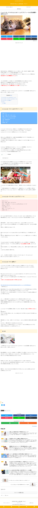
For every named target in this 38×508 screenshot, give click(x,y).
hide (11, 95)
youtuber (3, 410)
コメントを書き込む (19, 492)
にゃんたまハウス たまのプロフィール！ (8, 97)
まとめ (2, 101)
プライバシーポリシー (6, 502)
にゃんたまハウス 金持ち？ (6, 100)
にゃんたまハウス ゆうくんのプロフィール (9, 98)
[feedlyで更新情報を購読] (10, 423)
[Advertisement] (19, 49)
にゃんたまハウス (7, 410)
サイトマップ (19, 502)
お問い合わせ (31, 502)
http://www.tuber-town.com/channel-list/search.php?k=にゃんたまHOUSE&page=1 (16, 285)
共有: (4, 103)
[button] (35, 248)
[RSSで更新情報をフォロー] (28, 423)
